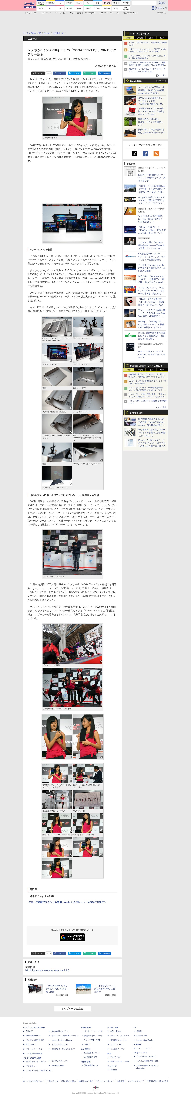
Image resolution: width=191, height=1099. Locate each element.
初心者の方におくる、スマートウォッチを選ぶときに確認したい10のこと (151, 432)
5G (111, 13)
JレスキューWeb (117, 1045)
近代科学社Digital (91, 1065)
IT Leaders (30, 1045)
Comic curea (142, 1036)
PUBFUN (137, 1045)
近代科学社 (85, 1062)
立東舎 (87, 1045)
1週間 (151, 38)
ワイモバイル (60, 13)
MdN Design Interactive (119, 1062)
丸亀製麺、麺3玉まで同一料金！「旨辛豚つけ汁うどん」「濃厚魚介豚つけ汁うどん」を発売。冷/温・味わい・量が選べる (146, 377)
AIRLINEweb (115, 1031)
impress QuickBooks (145, 1040)
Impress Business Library (61, 1040)
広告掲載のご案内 (68, 1081)
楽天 (79, 13)
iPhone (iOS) (90, 13)
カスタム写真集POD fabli (147, 1061)
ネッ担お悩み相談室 (34, 1053)
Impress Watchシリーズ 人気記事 (146, 366)
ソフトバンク (45, 13)
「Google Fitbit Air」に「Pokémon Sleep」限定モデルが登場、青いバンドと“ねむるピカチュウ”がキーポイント (152, 233)
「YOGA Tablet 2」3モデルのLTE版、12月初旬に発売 (56, 989)
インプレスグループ (136, 1081)
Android (103, 13)
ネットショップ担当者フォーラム (64, 1036)
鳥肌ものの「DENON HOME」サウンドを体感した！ (150, 122)
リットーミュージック (93, 1031)
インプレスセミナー (59, 1045)
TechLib (113, 1070)
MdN (109, 1053)
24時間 (140, 38)
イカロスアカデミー (118, 1049)
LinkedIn (106, 73)
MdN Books (115, 1057)
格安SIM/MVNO (129, 13)
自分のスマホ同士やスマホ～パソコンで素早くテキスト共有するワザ (151, 178)
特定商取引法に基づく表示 (157, 1081)
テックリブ (111, 1066)
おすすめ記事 (136, 413)
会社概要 (120, 1081)
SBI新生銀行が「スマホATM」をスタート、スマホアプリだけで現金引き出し (151, 256)
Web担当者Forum (33, 1036)
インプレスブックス (59, 1061)
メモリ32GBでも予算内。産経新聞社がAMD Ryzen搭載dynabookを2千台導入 (151, 90)
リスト (48, 73)
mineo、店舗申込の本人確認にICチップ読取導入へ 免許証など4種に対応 (151, 336)
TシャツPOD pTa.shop (146, 1056)
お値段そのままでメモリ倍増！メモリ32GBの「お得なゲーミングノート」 (151, 111)
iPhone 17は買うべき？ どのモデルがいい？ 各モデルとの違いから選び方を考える (151, 443)
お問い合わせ (52, 1081)
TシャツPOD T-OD (92, 1040)
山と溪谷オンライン (92, 1053)
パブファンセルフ (144, 1048)
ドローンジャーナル (34, 1049)
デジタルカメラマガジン (36, 1062)
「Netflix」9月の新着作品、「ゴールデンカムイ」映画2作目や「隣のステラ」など (151, 302)
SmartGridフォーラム (60, 1031)
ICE (135, 1027)
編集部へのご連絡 (86, 1081)
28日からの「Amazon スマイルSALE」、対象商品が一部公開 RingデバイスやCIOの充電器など (147, 65)
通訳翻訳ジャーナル (118, 1040)
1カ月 (162, 38)
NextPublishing (57, 1065)
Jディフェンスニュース (119, 1036)
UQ (71, 13)
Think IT (29, 1031)
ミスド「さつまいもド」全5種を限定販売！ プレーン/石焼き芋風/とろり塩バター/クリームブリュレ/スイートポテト (147, 390)
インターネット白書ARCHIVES (38, 1071)
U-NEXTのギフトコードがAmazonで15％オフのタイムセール (151, 354)
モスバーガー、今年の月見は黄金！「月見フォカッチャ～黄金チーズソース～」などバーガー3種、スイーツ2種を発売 (147, 396)
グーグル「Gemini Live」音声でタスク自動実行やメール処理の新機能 (151, 268)
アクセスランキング (139, 34)
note (91, 73)
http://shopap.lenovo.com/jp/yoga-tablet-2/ (47, 970)
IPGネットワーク (140, 1053)
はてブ (76, 73)
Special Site (136, 81)
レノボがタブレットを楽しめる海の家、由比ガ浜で (104, 989)
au (35, 13)
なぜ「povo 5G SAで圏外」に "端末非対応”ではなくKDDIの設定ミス (151, 219)
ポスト (40, 73)
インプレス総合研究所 (35, 1040)
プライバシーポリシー (105, 1081)
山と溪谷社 (85, 1049)
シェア (61, 73)
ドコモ (27, 13)
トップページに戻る (72, 1008)
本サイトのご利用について (33, 1081)
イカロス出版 (112, 1027)
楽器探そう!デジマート (93, 1036)
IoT (118, 13)
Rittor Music (86, 1027)
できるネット (31, 1066)
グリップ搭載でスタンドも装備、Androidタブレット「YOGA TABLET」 (67, 902)
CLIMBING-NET (90, 1057)
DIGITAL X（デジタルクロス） (63, 1049)
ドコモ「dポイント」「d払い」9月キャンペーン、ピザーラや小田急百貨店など (151, 290)
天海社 (139, 1031)
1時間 (128, 38)
